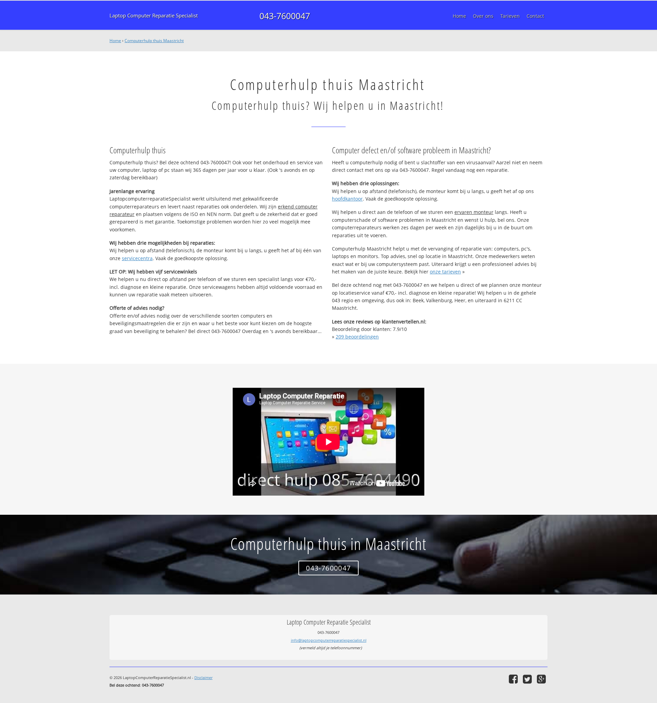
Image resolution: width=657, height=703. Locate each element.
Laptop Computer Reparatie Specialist (154, 15)
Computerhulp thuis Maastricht (154, 40)
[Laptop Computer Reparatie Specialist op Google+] (542, 679)
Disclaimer (203, 677)
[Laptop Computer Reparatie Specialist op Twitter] (528, 679)
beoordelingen (357, 336)
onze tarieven (445, 271)
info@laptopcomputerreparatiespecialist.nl (328, 640)
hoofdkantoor (347, 198)
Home (115, 40)
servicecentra (137, 258)
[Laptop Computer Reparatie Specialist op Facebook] (514, 679)
